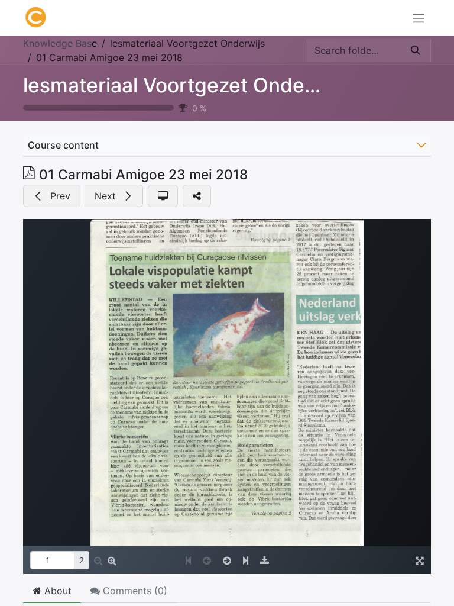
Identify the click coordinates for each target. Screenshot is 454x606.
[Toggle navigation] (418, 18)
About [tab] (56, 591)
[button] (51, 196)
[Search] (415, 50)
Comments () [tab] (133, 591)
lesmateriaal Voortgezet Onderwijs (186, 85)
